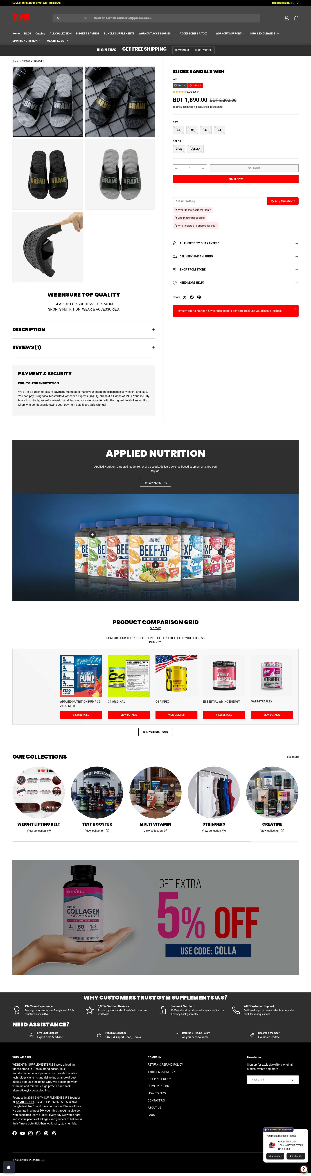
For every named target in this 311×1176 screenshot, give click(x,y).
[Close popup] (305, 1132)
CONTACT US (156, 1100)
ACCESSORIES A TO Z (193, 33)
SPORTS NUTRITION (25, 40)
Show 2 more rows (155, 731)
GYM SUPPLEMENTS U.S (32, 1160)
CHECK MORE (153, 482)
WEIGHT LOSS (55, 40)
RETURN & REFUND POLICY (165, 1064)
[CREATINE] (272, 793)
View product (275, 1156)
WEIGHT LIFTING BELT (38, 824)
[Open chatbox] (303, 1169)
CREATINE (272, 824)
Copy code (205, 50)
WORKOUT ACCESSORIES (155, 33)
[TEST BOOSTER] (97, 793)
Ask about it (296, 1156)
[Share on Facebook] (191, 297)
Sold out (254, 168)
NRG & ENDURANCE (262, 33)
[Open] (9, 1167)
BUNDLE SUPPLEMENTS (119, 33)
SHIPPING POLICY (159, 1079)
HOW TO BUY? (157, 1093)
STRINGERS (213, 824)
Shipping (192, 106)
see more (155, 628)
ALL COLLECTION (60, 33)
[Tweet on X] (184, 297)
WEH (175, 79)
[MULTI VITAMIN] (155, 793)
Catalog (40, 33)
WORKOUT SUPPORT (229, 33)
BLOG (27, 33)
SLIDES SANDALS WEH (33, 61)
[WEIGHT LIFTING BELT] (39, 793)
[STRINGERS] (214, 793)
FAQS (151, 1115)
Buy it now (236, 179)
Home (16, 33)
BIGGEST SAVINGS (88, 33)
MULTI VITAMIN (155, 824)
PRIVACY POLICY (159, 1086)
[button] (296, 18)
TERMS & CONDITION (161, 1071)
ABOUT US (154, 1107)
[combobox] (156, 18)
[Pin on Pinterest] (199, 297)
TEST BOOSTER (97, 824)
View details (81, 714)
